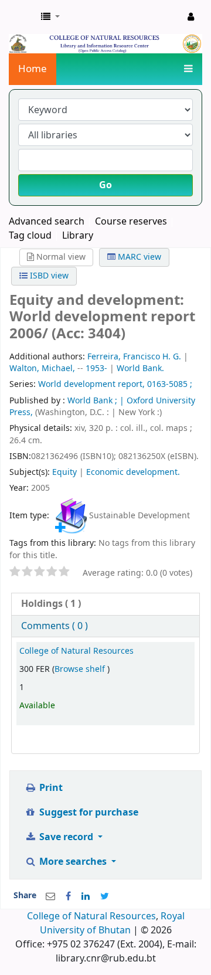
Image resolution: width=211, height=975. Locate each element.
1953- (96, 368)
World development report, (91, 384)
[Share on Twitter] (104, 896)
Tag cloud (30, 236)
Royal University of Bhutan (112, 923)
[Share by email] (50, 896)
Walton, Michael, (42, 368)
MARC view (138, 257)
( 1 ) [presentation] (51, 604)
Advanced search (46, 222)
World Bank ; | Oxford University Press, (102, 407)
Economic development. (133, 472)
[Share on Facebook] (68, 896)
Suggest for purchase (87, 813)
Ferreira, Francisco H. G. (134, 357)
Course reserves (131, 222)
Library (77, 236)
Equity (64, 472)
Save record (66, 837)
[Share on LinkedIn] (85, 896)
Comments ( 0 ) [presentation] (54, 626)
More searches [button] (73, 862)
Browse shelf (81, 669)
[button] (50, 17)
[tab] (105, 604)
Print (50, 788)
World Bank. (140, 368)
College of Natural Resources (76, 651)
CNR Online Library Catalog (22, 17)
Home (32, 69)
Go (105, 185)
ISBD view (48, 276)
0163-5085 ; (169, 384)
